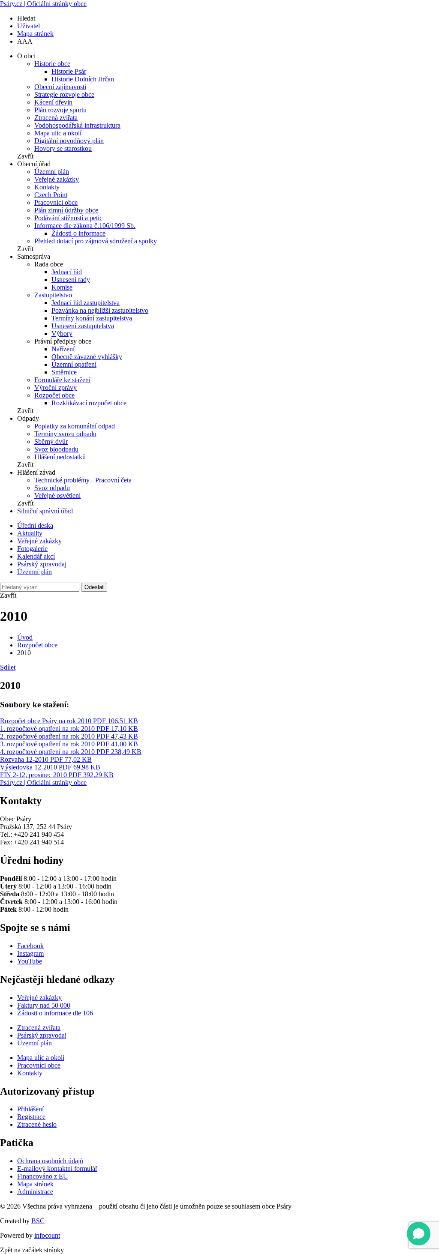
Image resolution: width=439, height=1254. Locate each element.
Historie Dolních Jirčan (82, 79)
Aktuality (29, 533)
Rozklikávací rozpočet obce (88, 403)
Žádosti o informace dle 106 (55, 1013)
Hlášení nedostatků (60, 457)
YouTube (29, 961)
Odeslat (94, 587)
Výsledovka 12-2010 (50, 767)
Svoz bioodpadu (56, 449)
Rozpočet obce (54, 395)
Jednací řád (66, 271)
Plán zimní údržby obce (66, 210)
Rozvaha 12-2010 (46, 759)
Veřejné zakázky (56, 179)
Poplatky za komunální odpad (74, 426)
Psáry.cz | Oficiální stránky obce (43, 3)
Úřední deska (35, 525)
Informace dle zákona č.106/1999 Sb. (84, 225)
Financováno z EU (42, 1176)
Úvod (25, 637)
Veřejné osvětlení (57, 495)
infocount (47, 1235)
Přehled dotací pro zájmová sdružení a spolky (95, 241)
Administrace (35, 1191)
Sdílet (7, 667)
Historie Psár (68, 71)
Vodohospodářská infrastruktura (77, 125)
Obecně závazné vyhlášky (86, 356)
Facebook (30, 945)
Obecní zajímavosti (60, 86)
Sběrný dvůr (51, 441)
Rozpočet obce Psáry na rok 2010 (69, 720)
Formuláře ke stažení (62, 379)
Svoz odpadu (52, 487)
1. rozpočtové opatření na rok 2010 (69, 728)
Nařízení (63, 349)
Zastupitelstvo (53, 295)
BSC (38, 1220)
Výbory (61, 333)
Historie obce (52, 63)
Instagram (30, 953)
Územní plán (51, 171)
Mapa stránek (35, 33)
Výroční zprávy (55, 387)
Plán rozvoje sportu (60, 110)
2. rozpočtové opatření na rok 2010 (69, 736)
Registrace (31, 1116)
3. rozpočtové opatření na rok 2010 (69, 744)
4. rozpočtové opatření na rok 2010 (70, 751)
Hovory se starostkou (63, 148)
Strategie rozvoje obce (64, 94)
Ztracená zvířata (56, 117)
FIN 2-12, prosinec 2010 (57, 774)
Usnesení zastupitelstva (82, 325)
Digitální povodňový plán (69, 140)
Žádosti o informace (78, 233)
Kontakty (47, 187)
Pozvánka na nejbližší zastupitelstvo (99, 310)
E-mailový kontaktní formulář (57, 1168)
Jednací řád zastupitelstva (85, 302)
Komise (61, 287)
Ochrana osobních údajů (50, 1160)
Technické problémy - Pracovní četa (83, 480)
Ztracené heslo (37, 1124)
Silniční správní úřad (45, 511)
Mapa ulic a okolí (57, 133)
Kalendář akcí (36, 556)
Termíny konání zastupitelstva (91, 318)
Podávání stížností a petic (68, 217)
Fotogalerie (32, 548)
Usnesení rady (70, 279)
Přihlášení (30, 1109)
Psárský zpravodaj (41, 564)
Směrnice (64, 372)
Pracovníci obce (56, 202)
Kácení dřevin (53, 102)
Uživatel (28, 26)
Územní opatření (73, 364)
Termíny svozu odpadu (65, 433)
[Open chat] (418, 1233)
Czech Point (50, 194)
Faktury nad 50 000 (43, 1005)
